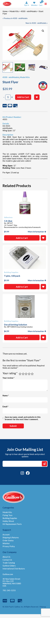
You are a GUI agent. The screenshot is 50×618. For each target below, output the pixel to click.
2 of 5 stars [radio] (23, 374)
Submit (44, 463)
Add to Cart (23, 97)
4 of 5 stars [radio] (29, 374)
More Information (36, 231)
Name (6, 395)
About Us (6, 557)
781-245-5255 (9, 590)
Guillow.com (8, 574)
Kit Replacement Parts (12, 524)
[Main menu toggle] (46, 4)
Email (5, 406)
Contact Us (7, 560)
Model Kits (14, 11)
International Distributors (14, 568)
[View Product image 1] (8, 67)
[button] (34, 4)
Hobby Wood (8, 521)
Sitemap (43, 607)
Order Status (8, 540)
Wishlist (6, 543)
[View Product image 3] (32, 67)
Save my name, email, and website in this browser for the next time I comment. (23, 418)
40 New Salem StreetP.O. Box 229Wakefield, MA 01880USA (12, 582)
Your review (8, 378)
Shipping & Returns (11, 537)
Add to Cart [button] (22, 238)
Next (47, 67)
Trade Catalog (9, 563)
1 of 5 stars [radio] (20, 374)
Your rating (10, 373)
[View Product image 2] (20, 67)
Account (6, 534)
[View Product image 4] (44, 67)
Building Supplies (10, 518)
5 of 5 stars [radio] (32, 374)
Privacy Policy (9, 546)
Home (5, 11)
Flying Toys (7, 515)
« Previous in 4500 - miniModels (15, 18)
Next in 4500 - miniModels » (37, 23)
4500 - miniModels (29, 11)
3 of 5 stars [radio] (26, 374)
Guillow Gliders (9, 565)
